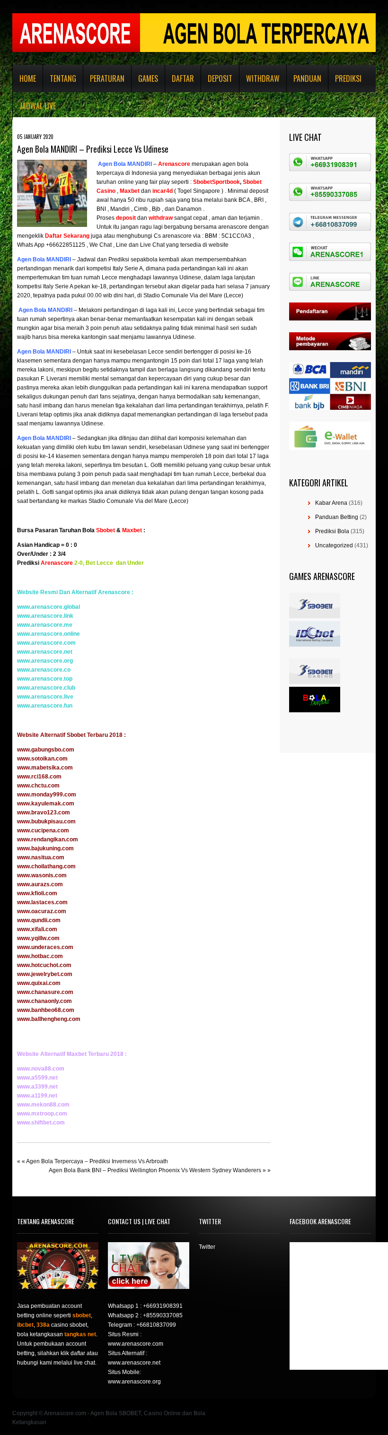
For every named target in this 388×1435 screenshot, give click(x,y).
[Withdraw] (148, 218)
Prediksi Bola (332, 531)
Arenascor (172, 164)
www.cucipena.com (43, 830)
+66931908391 (163, 1306)
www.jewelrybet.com (44, 974)
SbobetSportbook (216, 182)
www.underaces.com (45, 947)
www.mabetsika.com (45, 767)
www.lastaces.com (42, 902)
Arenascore (57, 563)
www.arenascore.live (45, 696)
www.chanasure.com (45, 992)
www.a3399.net (37, 1086)
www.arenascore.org (45, 660)
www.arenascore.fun (44, 705)
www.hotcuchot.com (44, 965)
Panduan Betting (336, 517)
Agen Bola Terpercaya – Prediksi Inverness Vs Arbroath (97, 1161)
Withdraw (263, 78)
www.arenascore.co (44, 669)
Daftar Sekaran (65, 236)
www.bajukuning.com (45, 848)
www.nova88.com (40, 1068)
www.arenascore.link (45, 616)
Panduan (307, 78)
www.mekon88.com (43, 1104)
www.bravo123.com (43, 812)
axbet (132, 191)
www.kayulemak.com (45, 803)
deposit (126, 218)
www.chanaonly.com (44, 1001)
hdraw (164, 218)
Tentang (63, 78)
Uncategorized (334, 545)
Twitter (207, 1247)
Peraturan (107, 78)
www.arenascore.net (44, 651)
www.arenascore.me (44, 625)
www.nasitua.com (40, 857)
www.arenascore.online (48, 634)
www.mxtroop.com (42, 1113)
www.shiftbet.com (41, 1122)
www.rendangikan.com (47, 839)
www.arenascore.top (44, 678)
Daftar (183, 78)
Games (148, 78)
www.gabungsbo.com (45, 749)
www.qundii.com (39, 920)
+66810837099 (156, 1325)
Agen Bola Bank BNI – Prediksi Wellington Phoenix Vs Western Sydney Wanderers (155, 1170)
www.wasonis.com (42, 875)
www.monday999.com (46, 794)
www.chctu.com (38, 785)
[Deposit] (136, 218)
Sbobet (105, 530)
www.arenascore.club (46, 687)
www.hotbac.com (40, 956)
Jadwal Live (37, 106)
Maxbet (132, 530)
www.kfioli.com (37, 893)
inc (156, 191)
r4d (168, 191)
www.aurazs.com (40, 884)
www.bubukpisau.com (46, 821)
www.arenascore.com (46, 643)
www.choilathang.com (46, 866)
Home (27, 78)
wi (151, 218)
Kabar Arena (331, 503)
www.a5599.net (37, 1077)
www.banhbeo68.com (45, 1010)
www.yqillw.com (38, 938)
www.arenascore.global (48, 607)
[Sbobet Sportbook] (192, 182)
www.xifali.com (37, 929)
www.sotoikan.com (42, 758)
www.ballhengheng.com (48, 1019)
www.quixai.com (39, 983)
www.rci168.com (39, 776)
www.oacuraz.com (41, 911)
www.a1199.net (37, 1095)
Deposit (220, 78)
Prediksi (348, 78)
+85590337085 (163, 1315)
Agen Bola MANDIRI (124, 164)
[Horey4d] (151, 191)
